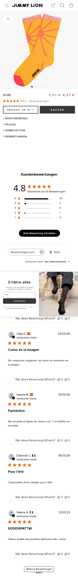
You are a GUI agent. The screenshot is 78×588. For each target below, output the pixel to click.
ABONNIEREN (19, 301)
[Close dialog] (76, 273)
